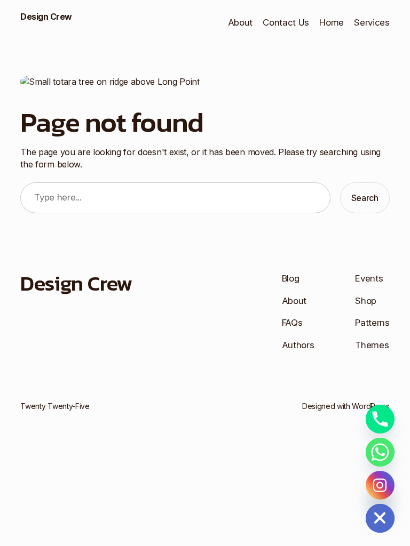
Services (371, 22)
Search (365, 197)
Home (331, 22)
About (240, 22)
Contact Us (286, 22)
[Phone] (380, 419)
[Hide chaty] (380, 518)
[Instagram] (380, 485)
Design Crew (46, 16)
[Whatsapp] (380, 452)
